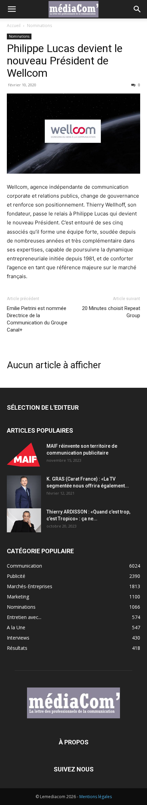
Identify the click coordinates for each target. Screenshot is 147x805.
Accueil (14, 25)
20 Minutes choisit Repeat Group (111, 312)
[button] (12, 9)
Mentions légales (95, 797)
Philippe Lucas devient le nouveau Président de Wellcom (64, 60)
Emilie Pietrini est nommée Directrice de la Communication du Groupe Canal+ (37, 319)
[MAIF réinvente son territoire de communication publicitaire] (24, 455)
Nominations (39, 25)
